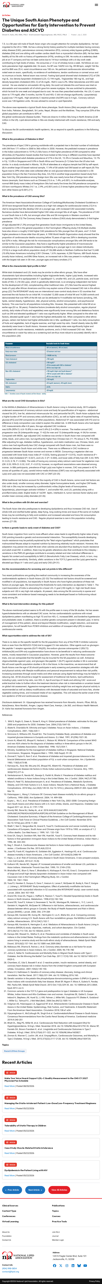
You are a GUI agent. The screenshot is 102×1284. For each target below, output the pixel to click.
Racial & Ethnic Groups (14, 1051)
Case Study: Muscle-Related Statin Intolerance (29, 1148)
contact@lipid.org (10, 1271)
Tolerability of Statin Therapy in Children (25, 1125)
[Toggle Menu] (96, 4)
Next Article (35, 1190)
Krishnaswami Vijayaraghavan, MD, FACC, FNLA (48, 35)
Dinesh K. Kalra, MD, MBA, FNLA (15, 35)
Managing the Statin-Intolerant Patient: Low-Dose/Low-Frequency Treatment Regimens (50, 1103)
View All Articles (59, 1190)
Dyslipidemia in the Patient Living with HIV (26, 1170)
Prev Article (12, 1190)
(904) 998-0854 (9, 1268)
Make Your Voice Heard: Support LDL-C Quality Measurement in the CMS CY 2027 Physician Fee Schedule (46, 1079)
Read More (10, 1086)
